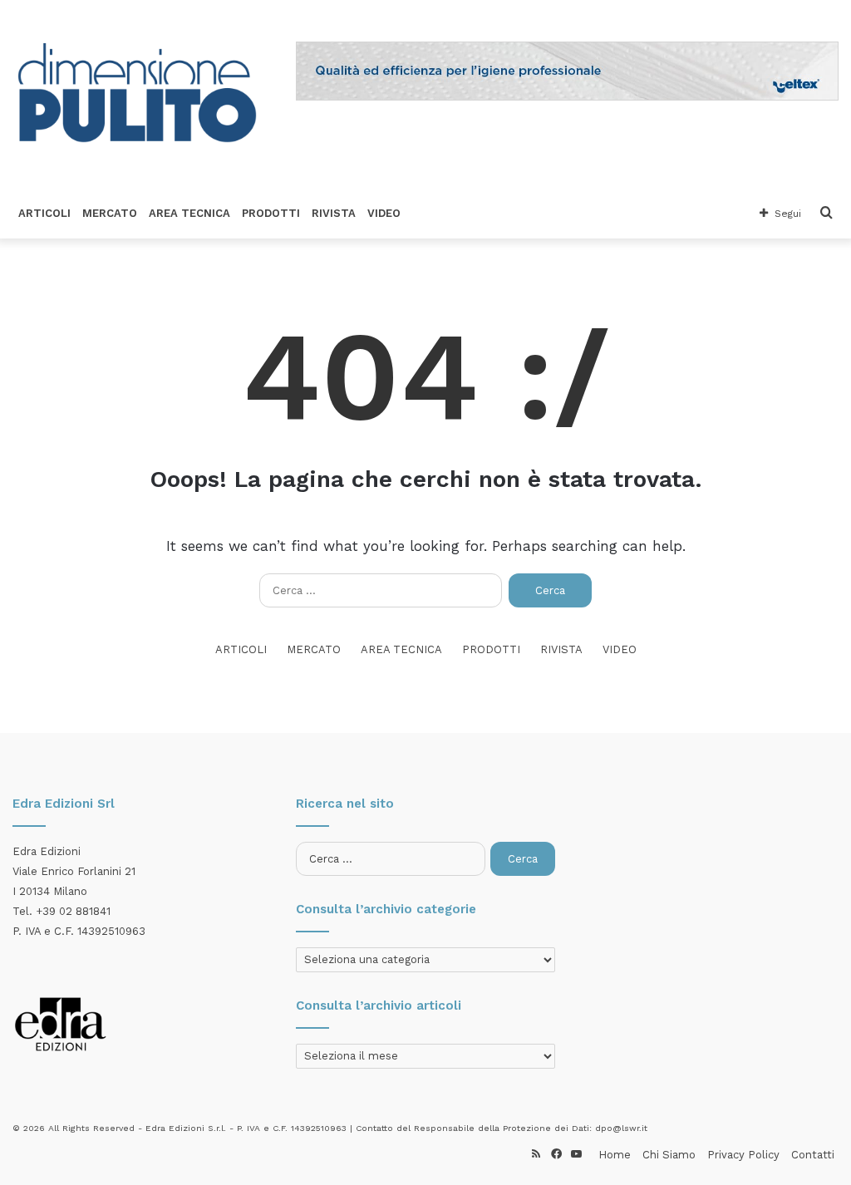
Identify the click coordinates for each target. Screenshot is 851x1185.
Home (614, 1154)
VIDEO (384, 213)
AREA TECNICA (189, 213)
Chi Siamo (669, 1154)
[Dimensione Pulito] (137, 94)
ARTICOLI (44, 213)
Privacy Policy (743, 1154)
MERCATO (109, 213)
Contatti (812, 1154)
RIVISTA (334, 213)
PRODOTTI (271, 213)
